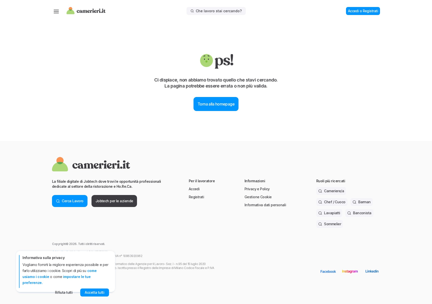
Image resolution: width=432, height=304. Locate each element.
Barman (364, 202)
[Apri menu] (56, 11)
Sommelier (332, 224)
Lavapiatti (332, 213)
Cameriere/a (334, 191)
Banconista (362, 213)
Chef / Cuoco (334, 202)
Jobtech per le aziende (114, 201)
